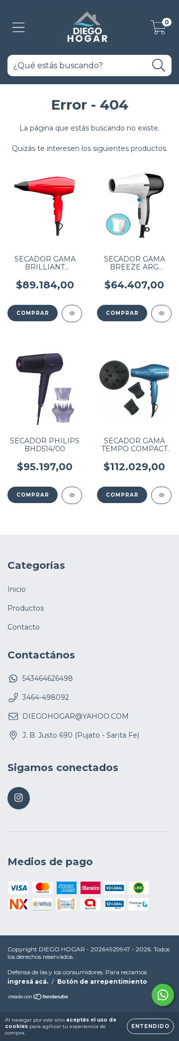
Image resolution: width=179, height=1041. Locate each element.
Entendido (150, 1026)
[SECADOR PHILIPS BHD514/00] (72, 495)
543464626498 (47, 678)
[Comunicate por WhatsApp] (163, 995)
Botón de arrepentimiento (102, 981)
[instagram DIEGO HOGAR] (18, 798)
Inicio (16, 589)
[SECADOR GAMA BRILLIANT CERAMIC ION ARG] (72, 313)
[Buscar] (159, 65)
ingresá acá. (27, 981)
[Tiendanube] (38, 998)
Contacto (23, 627)
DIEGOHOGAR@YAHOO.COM (75, 716)
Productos (25, 608)
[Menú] (18, 27)
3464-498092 (45, 697)
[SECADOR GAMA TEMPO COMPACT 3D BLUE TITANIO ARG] (161, 495)
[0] (158, 29)
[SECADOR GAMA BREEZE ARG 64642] (161, 313)
